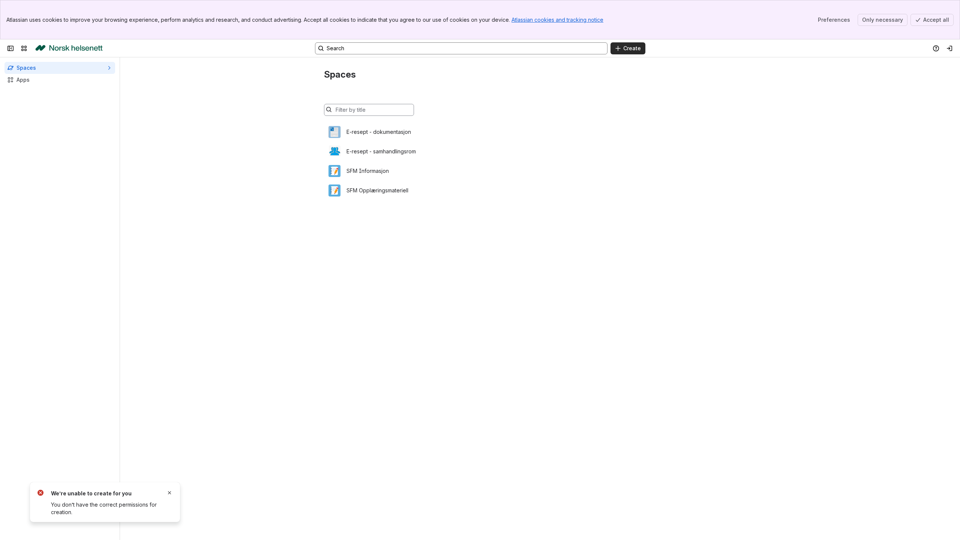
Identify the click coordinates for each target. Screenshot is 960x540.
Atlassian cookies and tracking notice (557, 19)
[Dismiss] (169, 492)
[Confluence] (69, 48)
